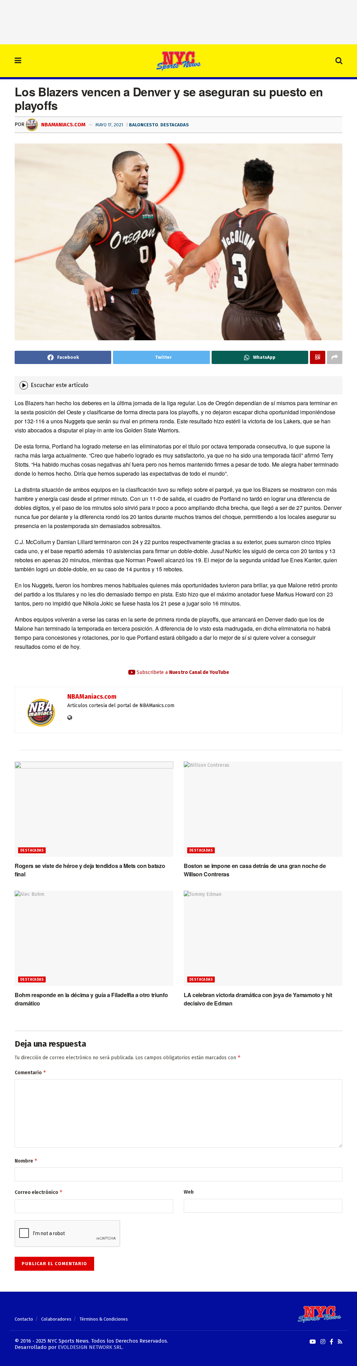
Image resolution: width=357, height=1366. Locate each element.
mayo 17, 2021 (109, 124)
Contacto (24, 1319)
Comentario (30, 1072)
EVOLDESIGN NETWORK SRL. (90, 1347)
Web (189, 1192)
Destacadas (174, 124)
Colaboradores (56, 1319)
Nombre (26, 1160)
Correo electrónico (39, 1192)
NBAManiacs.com (62, 124)
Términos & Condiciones (103, 1319)
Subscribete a (182, 672)
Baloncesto (143, 124)
